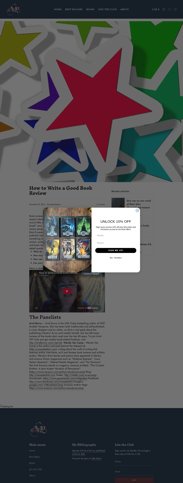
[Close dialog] (137, 210)
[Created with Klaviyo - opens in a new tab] (91, 273)
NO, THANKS (116, 258)
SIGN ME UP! (115, 250)
